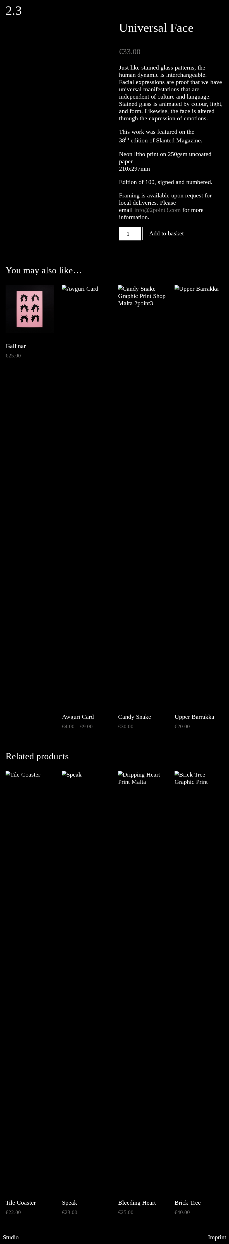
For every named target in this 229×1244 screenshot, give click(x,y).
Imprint (217, 1237)
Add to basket (166, 233)
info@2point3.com (157, 209)
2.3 (14, 10)
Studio (11, 1237)
